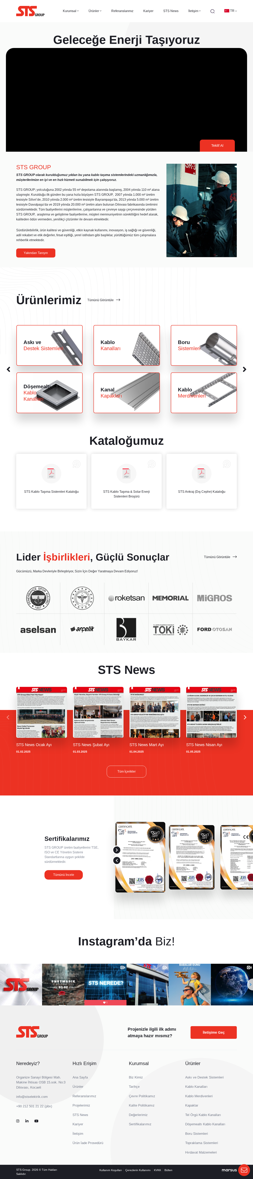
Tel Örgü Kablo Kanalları (203, 1115)
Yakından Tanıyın (36, 253)
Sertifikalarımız (140, 1124)
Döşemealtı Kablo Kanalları (205, 1124)
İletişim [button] (193, 11)
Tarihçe (134, 1087)
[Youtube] (36, 1121)
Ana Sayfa (80, 1077)
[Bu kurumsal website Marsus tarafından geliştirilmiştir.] (229, 1170)
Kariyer (148, 11)
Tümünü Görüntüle (100, 300)
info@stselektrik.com (32, 1097)
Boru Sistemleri (196, 1134)
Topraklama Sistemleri (201, 1143)
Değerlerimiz (138, 1115)
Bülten (168, 1170)
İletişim (78, 1134)
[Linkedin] (26, 1121)
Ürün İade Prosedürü (88, 1143)
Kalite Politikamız (142, 1105)
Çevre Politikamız (142, 1096)
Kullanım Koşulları (110, 1170)
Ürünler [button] (94, 11)
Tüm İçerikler (126, 771)
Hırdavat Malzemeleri (201, 1152)
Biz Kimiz (136, 1077)
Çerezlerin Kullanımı (138, 1170)
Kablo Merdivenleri (199, 1096)
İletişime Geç (214, 1032)
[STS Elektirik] (30, 11)
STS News (170, 11)
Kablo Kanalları (196, 1087)
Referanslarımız (122, 11)
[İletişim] (244, 1170)
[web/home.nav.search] (212, 11)
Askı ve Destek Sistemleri (204, 1077)
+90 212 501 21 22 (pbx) (34, 1106)
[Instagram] (17, 1121)
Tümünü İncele (63, 874)
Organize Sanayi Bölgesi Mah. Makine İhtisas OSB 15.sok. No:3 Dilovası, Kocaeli (40, 1082)
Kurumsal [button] (70, 11)
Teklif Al (217, 146)
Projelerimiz (81, 1105)
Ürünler (78, 1087)
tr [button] (232, 10)
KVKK (157, 1170)
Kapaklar (191, 1105)
